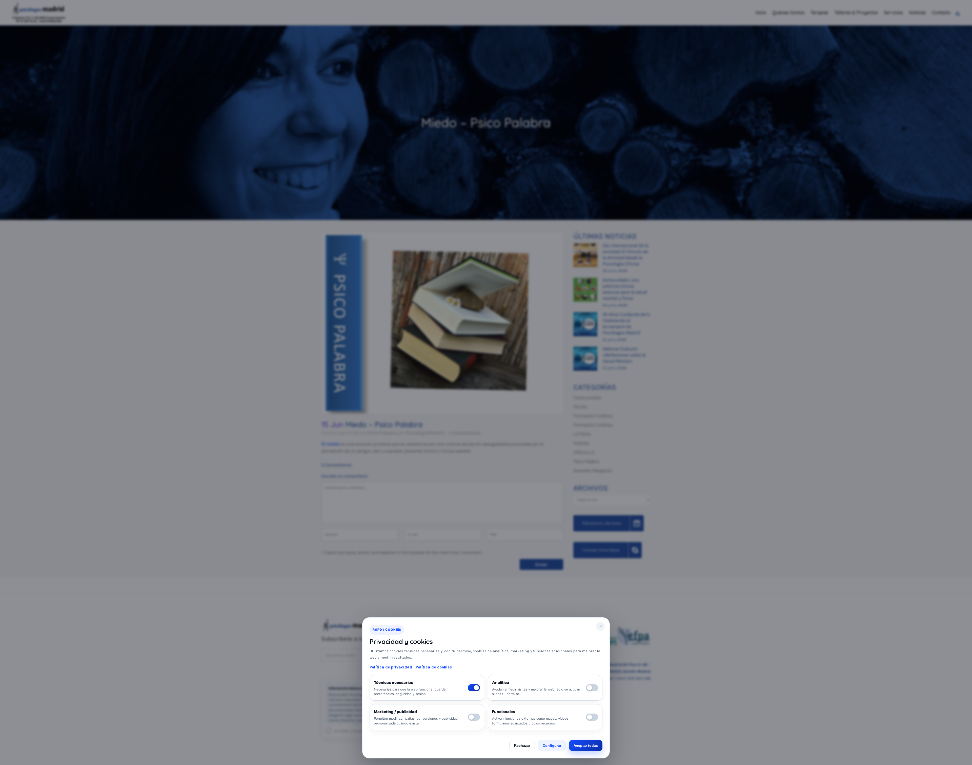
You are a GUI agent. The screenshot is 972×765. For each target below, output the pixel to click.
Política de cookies (434, 667)
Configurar (552, 745)
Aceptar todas (586, 745)
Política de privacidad (391, 667)
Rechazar (522, 745)
